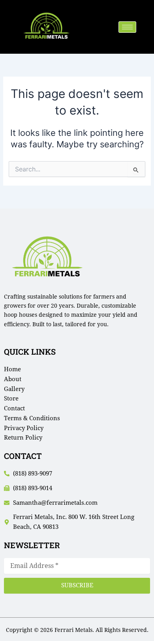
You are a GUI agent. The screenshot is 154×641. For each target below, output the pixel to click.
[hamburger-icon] (127, 27)
